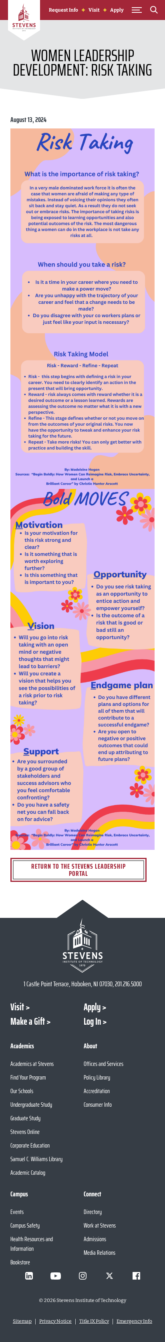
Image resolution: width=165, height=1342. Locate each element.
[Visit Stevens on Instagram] (82, 1276)
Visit (94, 10)
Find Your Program (28, 1077)
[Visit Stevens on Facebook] (136, 1276)
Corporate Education (30, 1145)
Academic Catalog (27, 1173)
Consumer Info (98, 1105)
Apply (117, 10)
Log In (92, 1021)
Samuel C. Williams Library (36, 1159)
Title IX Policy (94, 1321)
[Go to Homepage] (24, 21)
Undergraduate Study (31, 1105)
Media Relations (99, 1253)
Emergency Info (134, 1321)
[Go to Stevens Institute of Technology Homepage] (82, 945)
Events (17, 1212)
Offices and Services (103, 1064)
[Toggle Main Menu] (137, 10)
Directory (93, 1212)
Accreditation (97, 1091)
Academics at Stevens (32, 1064)
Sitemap (22, 1321)
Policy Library (97, 1077)
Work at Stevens (100, 1225)
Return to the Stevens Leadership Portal (78, 870)
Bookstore (20, 1262)
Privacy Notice (55, 1321)
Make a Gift (27, 1021)
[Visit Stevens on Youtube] (55, 1276)
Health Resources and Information (31, 1244)
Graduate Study (25, 1118)
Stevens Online (25, 1132)
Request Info (63, 10)
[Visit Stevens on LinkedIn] (29, 1276)
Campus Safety (25, 1225)
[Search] (154, 11)
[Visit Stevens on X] (109, 1276)
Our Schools (21, 1091)
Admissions (95, 1239)
